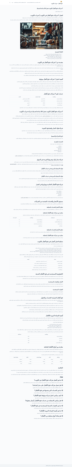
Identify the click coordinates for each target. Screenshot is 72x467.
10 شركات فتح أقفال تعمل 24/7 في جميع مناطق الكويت (20, 2)
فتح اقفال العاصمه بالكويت (24, 197)
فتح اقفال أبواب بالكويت (18, 155)
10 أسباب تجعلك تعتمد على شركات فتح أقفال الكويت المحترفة (33, 2)
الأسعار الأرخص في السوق (55, 165)
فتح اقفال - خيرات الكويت (56, 3)
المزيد (12, 2)
